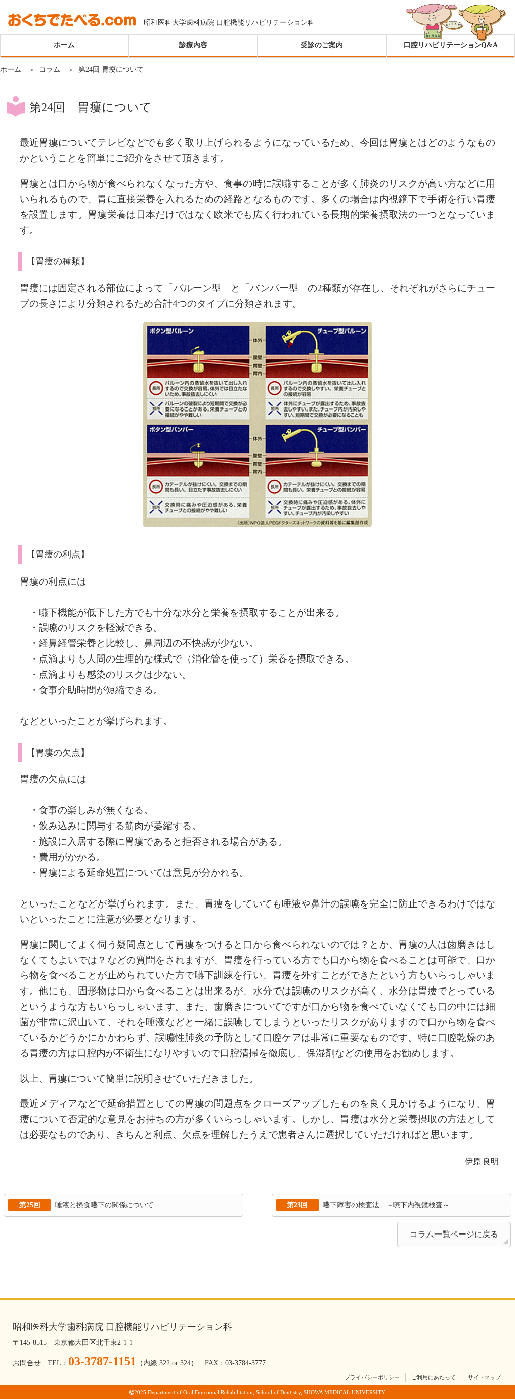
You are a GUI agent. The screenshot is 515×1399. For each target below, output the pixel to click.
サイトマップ (484, 1377)
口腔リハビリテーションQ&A (451, 45)
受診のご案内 (322, 45)
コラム (49, 69)
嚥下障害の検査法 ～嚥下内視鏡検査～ (368, 1205)
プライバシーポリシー (372, 1377)
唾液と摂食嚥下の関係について (86, 1205)
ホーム (64, 45)
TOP (495, 1334)
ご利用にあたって (433, 1377)
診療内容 (193, 45)
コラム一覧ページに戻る (454, 1234)
